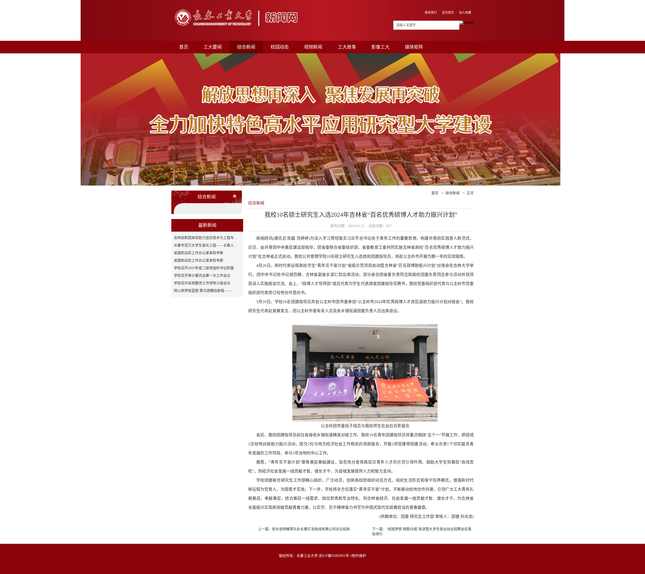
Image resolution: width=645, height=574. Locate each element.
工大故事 (347, 47)
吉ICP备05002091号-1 (335, 556)
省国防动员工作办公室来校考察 (198, 253)
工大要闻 (213, 47)
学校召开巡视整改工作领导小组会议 (202, 283)
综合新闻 (246, 47)
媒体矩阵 (414, 47)
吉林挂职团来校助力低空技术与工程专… (205, 238)
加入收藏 (465, 12)
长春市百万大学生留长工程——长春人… (205, 245)
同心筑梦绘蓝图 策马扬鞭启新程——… (204, 291)
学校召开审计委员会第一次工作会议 (202, 275)
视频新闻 (313, 47)
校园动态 (280, 47)
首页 (183, 47)
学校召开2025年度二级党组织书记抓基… (205, 268)
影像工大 (380, 47)
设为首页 (448, 12)
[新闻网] (238, 7)
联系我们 (431, 12)
